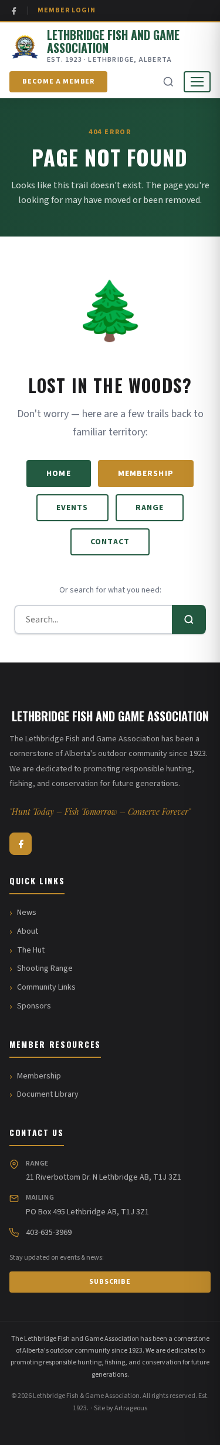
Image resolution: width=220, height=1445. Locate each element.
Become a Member (58, 81)
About (27, 931)
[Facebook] (13, 10)
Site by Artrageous (120, 1408)
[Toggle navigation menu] (197, 81)
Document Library (48, 1094)
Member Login (67, 10)
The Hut (31, 950)
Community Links (46, 987)
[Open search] (168, 81)
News (26, 912)
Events (72, 508)
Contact (110, 542)
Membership (146, 474)
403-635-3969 (49, 1232)
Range (150, 508)
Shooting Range (45, 968)
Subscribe (110, 1282)
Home (58, 474)
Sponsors (34, 1006)
